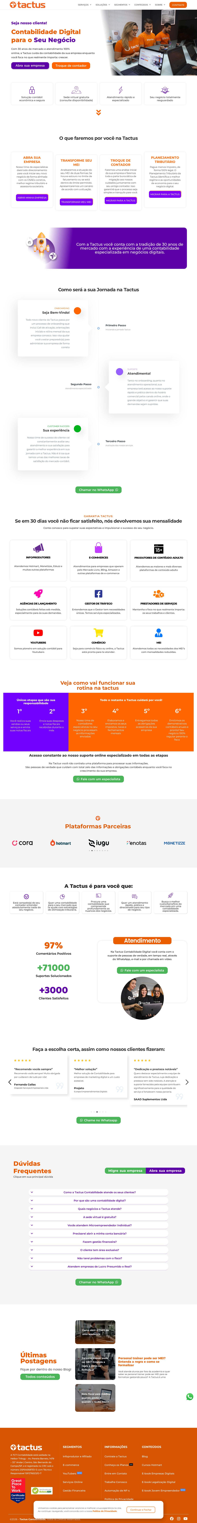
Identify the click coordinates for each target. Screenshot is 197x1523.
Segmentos (120, 4)
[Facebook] (172, 1518)
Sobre (158, 4)
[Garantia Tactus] (98, 112)
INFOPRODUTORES (38, 557)
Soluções (101, 4)
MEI (158, 642)
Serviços (83, 4)
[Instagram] (178, 1518)
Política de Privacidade (105, 1511)
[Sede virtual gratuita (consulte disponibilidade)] (76, 90)
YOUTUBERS (38, 642)
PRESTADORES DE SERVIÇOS (158, 603)
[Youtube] (185, 1518)
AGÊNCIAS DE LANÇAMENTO (38, 603)
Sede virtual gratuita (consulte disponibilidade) (76, 99)
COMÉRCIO (98, 642)
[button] (89, 850)
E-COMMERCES (98, 557)
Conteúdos (141, 4)
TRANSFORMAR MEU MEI (76, 202)
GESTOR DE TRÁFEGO (98, 603)
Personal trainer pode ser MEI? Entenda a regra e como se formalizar (142, 1361)
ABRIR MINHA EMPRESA (32, 197)
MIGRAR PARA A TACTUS (120, 200)
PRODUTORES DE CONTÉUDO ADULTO (158, 557)
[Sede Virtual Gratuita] (98, 895)
